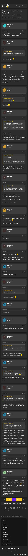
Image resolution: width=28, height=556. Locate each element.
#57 (24, 393)
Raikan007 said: (7, 98)
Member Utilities (11, 552)
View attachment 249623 (9, 203)
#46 (24, 151)
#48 (24, 215)
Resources (5, 525)
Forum (4, 523)
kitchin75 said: (7, 290)
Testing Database (7, 544)
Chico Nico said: (7, 121)
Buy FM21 (5, 527)
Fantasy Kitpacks (7, 542)
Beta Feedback (6, 536)
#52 (24, 287)
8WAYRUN (24, 552)
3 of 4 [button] (14, 499)
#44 (24, 95)
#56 (24, 367)
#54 (24, 325)
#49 (24, 236)
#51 (24, 271)
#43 (24, 71)
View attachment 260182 (13, 259)
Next (18, 499)
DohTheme (24, 554)
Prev (9, 499)
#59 (24, 455)
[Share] (22, 31)
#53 (24, 309)
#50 (24, 251)
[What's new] (22, 6)
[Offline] (3, 24)
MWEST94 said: (7, 51)
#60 (24, 477)
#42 (24, 48)
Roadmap (5, 534)
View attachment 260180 (9, 257)
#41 (24, 31)
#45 (24, 117)
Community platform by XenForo (14, 550)
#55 (24, 342)
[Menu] (2, 6)
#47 (24, 182)
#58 (24, 419)
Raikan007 (5, 15)
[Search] (25, 6)
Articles (4, 532)
